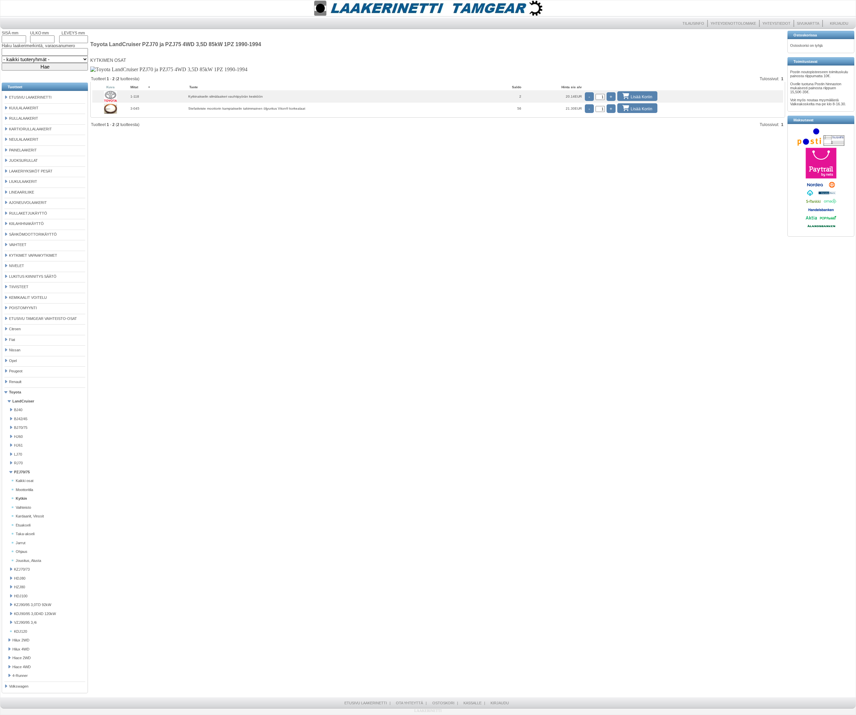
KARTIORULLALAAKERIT (30, 129)
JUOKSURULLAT (23, 160)
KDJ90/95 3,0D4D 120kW (35, 614)
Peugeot (15, 371)
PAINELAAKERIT (23, 150)
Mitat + (140, 87)
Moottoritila (24, 490)
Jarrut (20, 543)
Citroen (15, 329)
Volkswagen (18, 686)
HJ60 (18, 437)
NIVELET (16, 266)
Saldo (516, 87)
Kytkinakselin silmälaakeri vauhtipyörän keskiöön (225, 96)
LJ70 (18, 454)
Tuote (193, 87)
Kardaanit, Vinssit (30, 516)
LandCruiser (23, 401)
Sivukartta (808, 23)
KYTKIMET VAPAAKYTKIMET (33, 255)
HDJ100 (20, 596)
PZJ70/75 (22, 472)
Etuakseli (23, 525)
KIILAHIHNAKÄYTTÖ (26, 224)
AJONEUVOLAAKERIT (28, 203)
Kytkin (21, 498)
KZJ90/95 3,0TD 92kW (32, 605)
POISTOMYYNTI (23, 308)
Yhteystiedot (776, 23)
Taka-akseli (25, 534)
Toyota (15, 392)
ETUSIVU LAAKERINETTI (30, 97)
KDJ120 (20, 631)
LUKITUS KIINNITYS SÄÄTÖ (33, 276)
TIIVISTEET (18, 287)
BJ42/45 (20, 419)
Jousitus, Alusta (28, 561)
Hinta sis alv (571, 87)
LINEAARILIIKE (21, 192)
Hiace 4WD (21, 667)
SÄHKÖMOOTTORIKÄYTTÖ (33, 234)
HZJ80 (19, 587)
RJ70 (18, 463)
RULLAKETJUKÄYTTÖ (28, 213)
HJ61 (18, 445)
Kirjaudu (839, 23)
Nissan (14, 350)
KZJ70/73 (22, 569)
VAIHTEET (17, 245)
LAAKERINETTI (428, 711)
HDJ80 (19, 578)
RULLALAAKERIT (23, 118)
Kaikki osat (24, 481)
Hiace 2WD (21, 658)
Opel (13, 361)
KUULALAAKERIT (23, 108)
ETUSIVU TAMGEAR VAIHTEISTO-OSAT (43, 319)
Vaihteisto (23, 507)
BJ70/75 (20, 428)
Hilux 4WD (20, 649)
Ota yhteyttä (409, 703)
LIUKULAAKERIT (23, 182)
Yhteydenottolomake (733, 23)
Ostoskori (443, 703)
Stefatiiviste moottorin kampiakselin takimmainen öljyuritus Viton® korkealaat (246, 108)
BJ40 (18, 410)
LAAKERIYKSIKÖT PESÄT (30, 171)
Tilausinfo (693, 23)
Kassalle (472, 703)
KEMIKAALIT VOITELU (28, 297)
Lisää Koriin (641, 97)
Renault (15, 382)
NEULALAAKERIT (23, 139)
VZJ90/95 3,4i (25, 622)
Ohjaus (21, 552)
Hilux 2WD (20, 640)
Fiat (12, 340)
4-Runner (20, 676)
